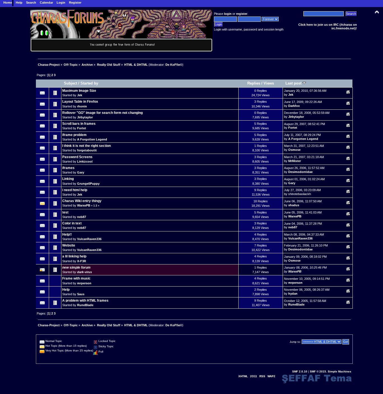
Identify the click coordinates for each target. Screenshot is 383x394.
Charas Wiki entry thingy (81, 201)
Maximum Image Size (79, 91)
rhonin (82, 106)
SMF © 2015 (318, 371)
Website (68, 245)
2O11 (253, 376)
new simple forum (76, 267)
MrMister (294, 161)
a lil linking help (74, 256)
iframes (68, 168)
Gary (80, 172)
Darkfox (294, 105)
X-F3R (81, 261)
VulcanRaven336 (89, 239)
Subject (70, 83)
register (241, 13)
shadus (293, 205)
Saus (80, 294)
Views (269, 83)
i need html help (74, 190)
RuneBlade (85, 305)
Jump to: (295, 341)
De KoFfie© (173, 64)
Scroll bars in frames (79, 124)
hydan (292, 293)
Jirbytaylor (85, 117)
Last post (294, 83)
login (228, 13)
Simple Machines (339, 371)
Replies (253, 83)
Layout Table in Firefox (80, 102)
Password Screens (77, 157)
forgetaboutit (87, 150)
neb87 (81, 217)
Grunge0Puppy (88, 183)
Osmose (294, 149)
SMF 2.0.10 (299, 371)
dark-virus (84, 272)
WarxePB (83, 205)
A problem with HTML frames (85, 300)
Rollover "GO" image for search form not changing (102, 113)
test (65, 212)
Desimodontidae (300, 171)
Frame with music (76, 278)
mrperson (84, 283)
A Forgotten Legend (92, 139)
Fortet (81, 128)
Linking (68, 179)
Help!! (67, 234)
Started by (89, 83)
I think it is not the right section (86, 146)
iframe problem (74, 135)
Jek (79, 95)
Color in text (72, 223)
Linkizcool (85, 161)
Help (66, 290)
